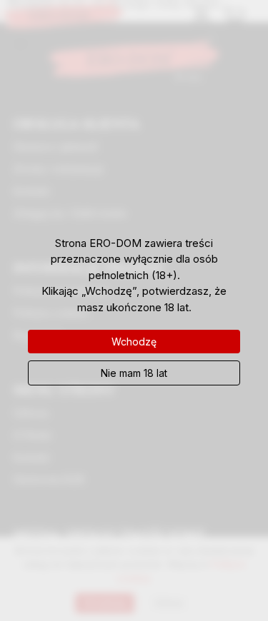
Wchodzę (134, 341)
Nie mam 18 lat (134, 373)
